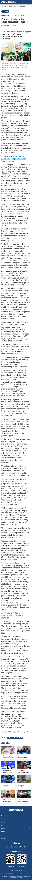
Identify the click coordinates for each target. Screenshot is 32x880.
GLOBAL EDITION (18, 870)
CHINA (11, 870)
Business (12, 6)
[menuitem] (21, 2)
